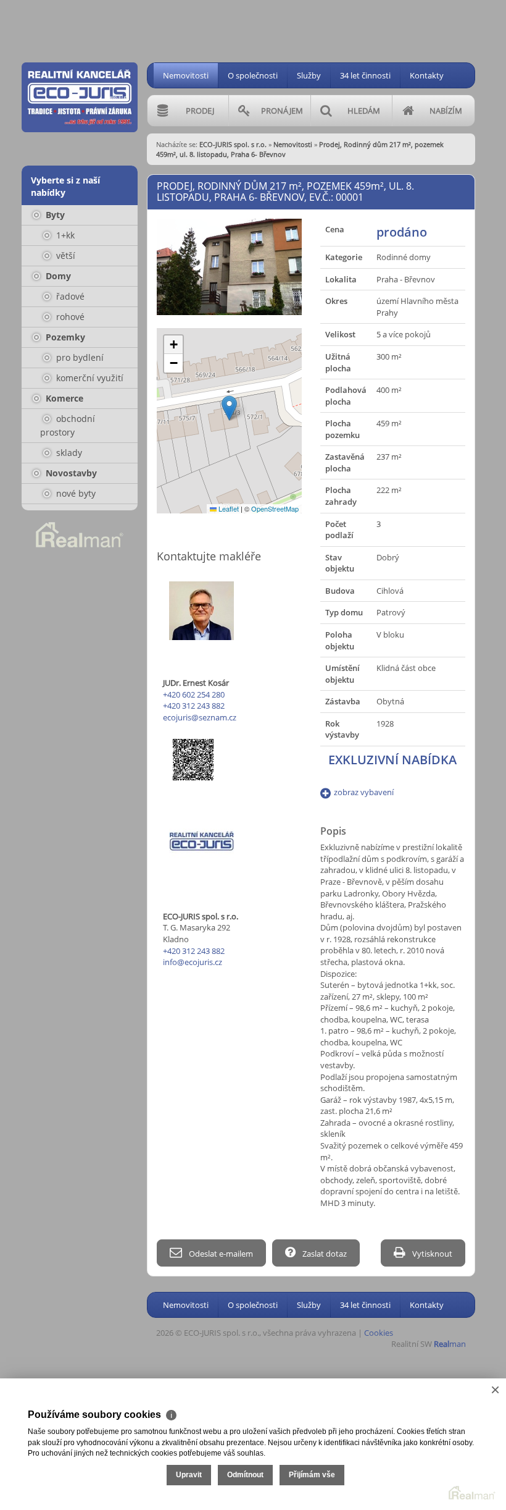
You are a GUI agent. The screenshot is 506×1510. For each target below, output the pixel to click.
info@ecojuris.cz (192, 962)
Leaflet (228, 508)
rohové (69, 317)
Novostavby (70, 473)
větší (64, 255)
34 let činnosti (365, 75)
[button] (229, 408)
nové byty (75, 493)
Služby (309, 75)
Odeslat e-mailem (220, 1253)
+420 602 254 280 (194, 694)
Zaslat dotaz (324, 1253)
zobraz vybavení (364, 792)
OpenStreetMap (275, 508)
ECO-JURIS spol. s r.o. (233, 144)
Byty (54, 215)
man (450, 1343)
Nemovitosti (186, 75)
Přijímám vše (312, 1474)
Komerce (63, 398)
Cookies (378, 1332)
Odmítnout (245, 1474)
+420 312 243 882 (194, 705)
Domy (57, 276)
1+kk (64, 235)
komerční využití (88, 378)
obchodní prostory (67, 425)
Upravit (189, 1474)
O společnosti (253, 75)
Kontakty (427, 75)
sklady (68, 452)
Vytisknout (431, 1253)
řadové (69, 296)
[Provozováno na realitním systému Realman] (79, 533)
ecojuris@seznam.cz (199, 717)
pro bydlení (79, 357)
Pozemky (64, 337)
